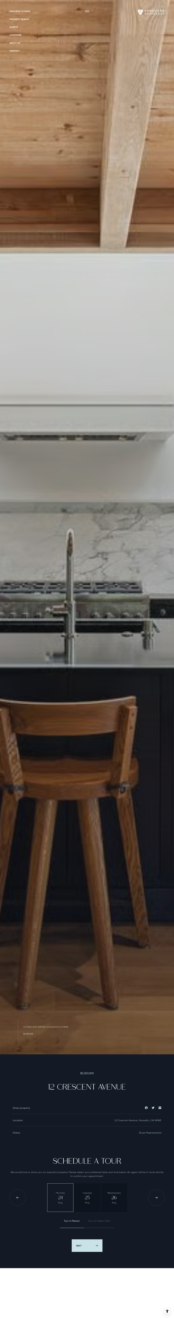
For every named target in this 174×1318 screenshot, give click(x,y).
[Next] (156, 1197)
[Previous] (18, 1197)
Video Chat (99, 1220)
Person (72, 1220)
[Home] (150, 12)
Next (79, 1245)
